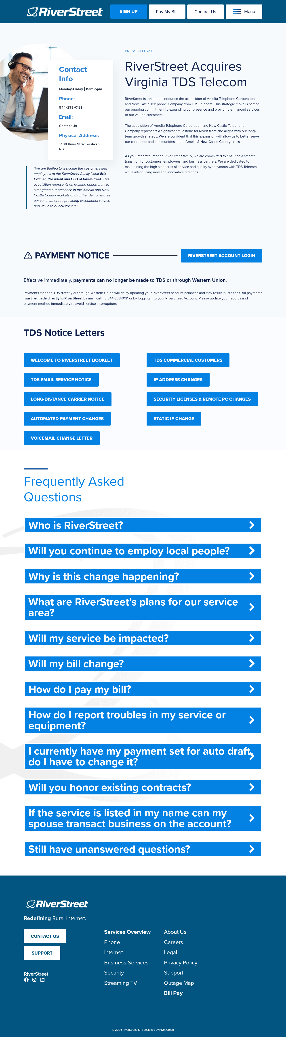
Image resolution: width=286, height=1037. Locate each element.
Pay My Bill (167, 11)
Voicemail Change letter (62, 438)
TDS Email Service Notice (61, 379)
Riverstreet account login (221, 255)
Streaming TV (120, 983)
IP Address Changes (178, 379)
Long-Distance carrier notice (67, 399)
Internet (113, 952)
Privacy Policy (180, 962)
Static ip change (174, 418)
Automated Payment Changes (67, 418)
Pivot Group (166, 1030)
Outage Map (179, 983)
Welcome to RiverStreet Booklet (72, 360)
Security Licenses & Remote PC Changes (202, 399)
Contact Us (205, 11)
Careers (173, 942)
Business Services (126, 962)
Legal (170, 952)
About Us (175, 932)
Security (114, 972)
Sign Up (129, 11)
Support (42, 953)
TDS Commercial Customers (188, 360)
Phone (112, 942)
